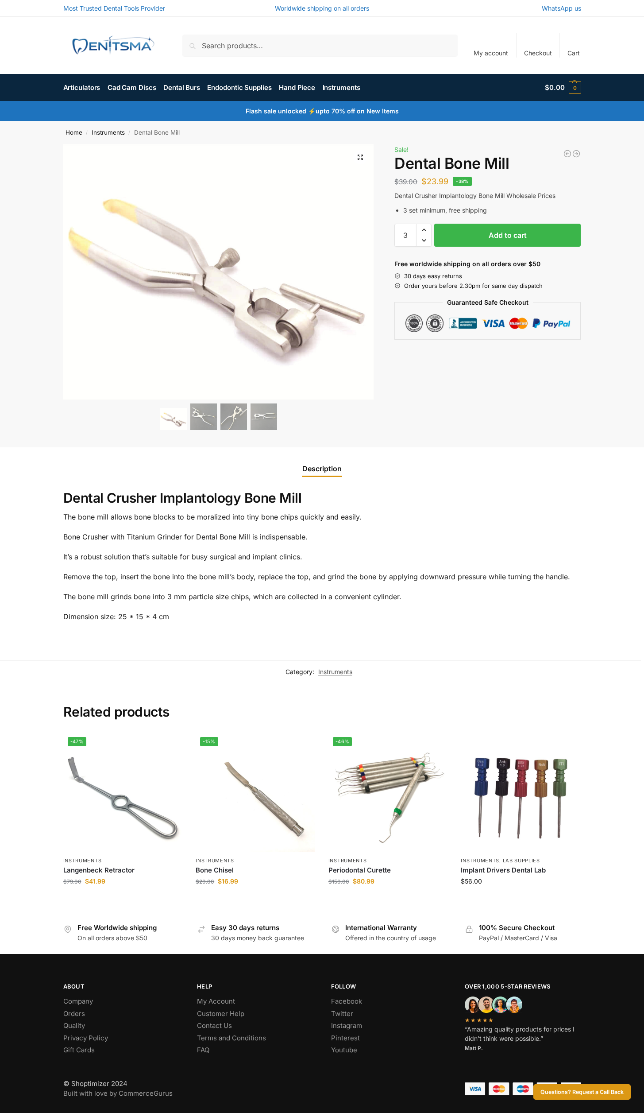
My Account (216, 1001)
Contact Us (214, 1025)
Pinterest (345, 1038)
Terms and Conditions (231, 1038)
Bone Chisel (215, 870)
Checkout (538, 53)
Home (74, 132)
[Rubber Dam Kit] (567, 153)
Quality (74, 1025)
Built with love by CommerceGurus (118, 1093)
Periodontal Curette (359, 870)
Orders (74, 1013)
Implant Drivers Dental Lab (503, 870)
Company (78, 1001)
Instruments (108, 132)
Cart (573, 53)
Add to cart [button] (123, 900)
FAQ (203, 1050)
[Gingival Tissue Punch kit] (576, 153)
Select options (521, 900)
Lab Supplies (521, 860)
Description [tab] (322, 468)
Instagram (346, 1025)
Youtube (344, 1050)
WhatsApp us (561, 8)
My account (491, 53)
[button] (563, 87)
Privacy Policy (85, 1038)
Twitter (342, 1013)
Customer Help (220, 1013)
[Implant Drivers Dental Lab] (520, 792)
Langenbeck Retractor (99, 870)
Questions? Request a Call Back (582, 1092)
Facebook (346, 1001)
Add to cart (508, 235)
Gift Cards (79, 1050)
